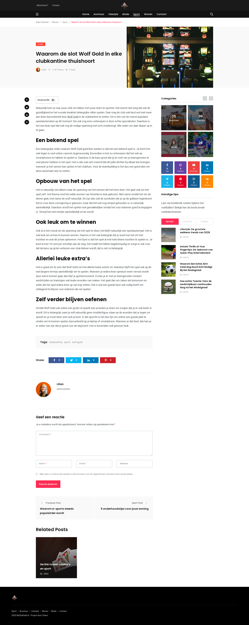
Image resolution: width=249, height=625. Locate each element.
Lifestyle (113, 14)
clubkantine (55, 342)
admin (186, 237)
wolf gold (77, 342)
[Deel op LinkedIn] (26, 114)
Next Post (137, 503)
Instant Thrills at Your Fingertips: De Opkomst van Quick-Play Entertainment (196, 250)
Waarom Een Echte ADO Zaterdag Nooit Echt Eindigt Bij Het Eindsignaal (196, 267)
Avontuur (99, 14)
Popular (187, 222)
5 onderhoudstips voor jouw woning (125, 508)
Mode (125, 14)
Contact (56, 5)
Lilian (60, 384)
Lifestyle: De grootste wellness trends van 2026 (195, 231)
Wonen (148, 14)
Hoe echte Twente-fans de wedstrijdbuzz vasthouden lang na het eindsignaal (196, 284)
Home (85, 14)
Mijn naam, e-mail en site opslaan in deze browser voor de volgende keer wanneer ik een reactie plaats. (86, 474)
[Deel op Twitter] (26, 107)
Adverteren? (42, 5)
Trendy (204, 222)
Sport (136, 14)
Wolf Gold (72, 116)
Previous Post (53, 503)
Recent (170, 222)
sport (67, 342)
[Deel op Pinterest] (26, 122)
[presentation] (205, 98)
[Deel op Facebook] (26, 99)
